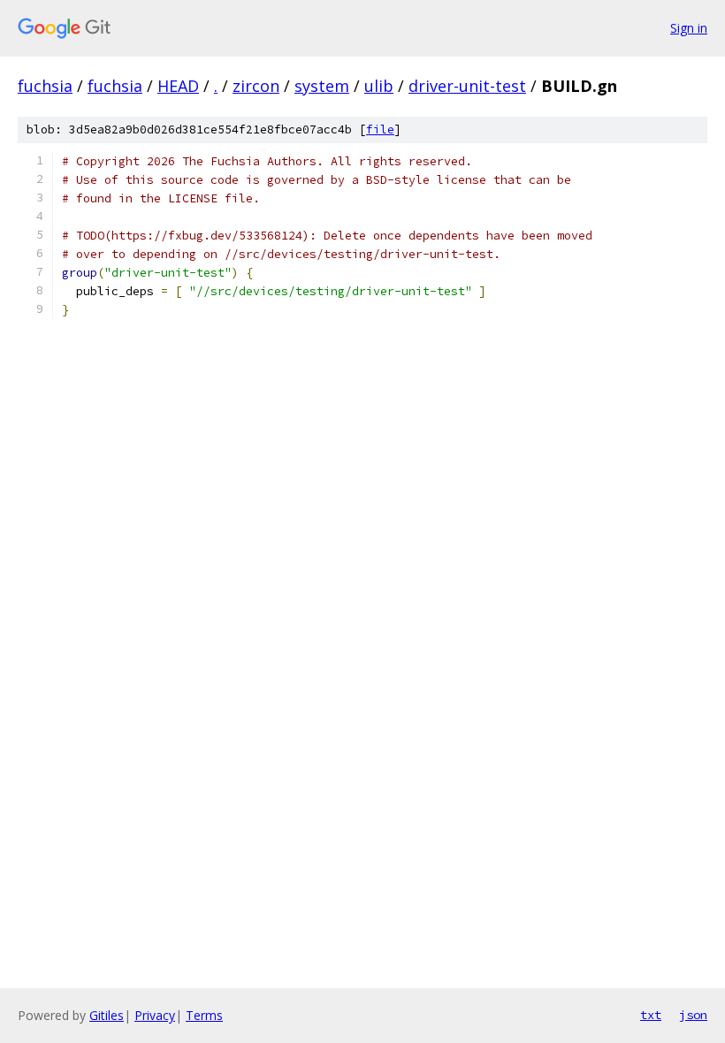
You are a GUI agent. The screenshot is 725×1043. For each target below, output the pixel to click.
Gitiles (106, 1015)
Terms (204, 1015)
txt (650, 1015)
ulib (378, 85)
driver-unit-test (467, 85)
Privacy (154, 1015)
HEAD (178, 85)
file (380, 129)
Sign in (688, 27)
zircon (256, 85)
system (321, 85)
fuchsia (45, 85)
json (693, 1015)
